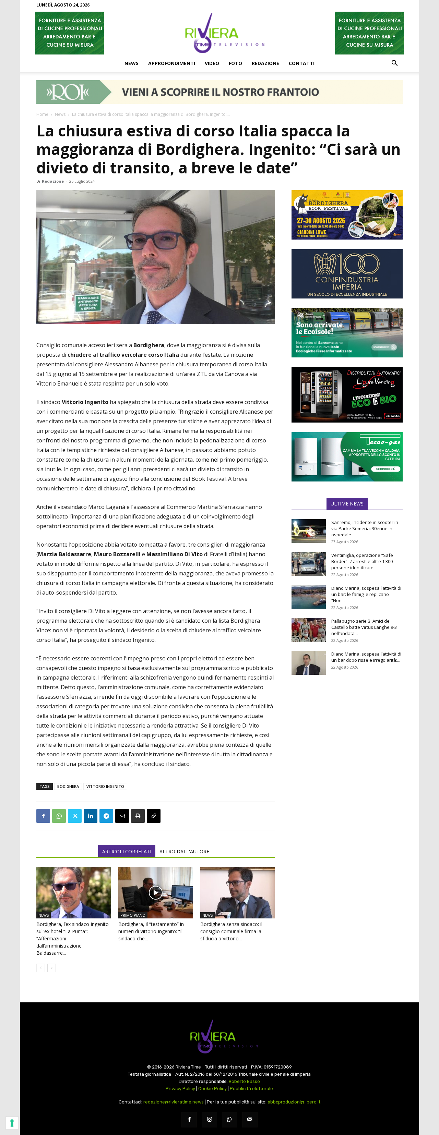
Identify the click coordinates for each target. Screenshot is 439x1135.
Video (212, 63)
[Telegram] (106, 816)
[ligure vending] (347, 395)
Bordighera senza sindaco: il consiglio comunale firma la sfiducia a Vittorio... (231, 931)
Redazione (265, 63)
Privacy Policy (180, 1088)
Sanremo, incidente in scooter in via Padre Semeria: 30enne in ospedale (364, 528)
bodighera (68, 786)
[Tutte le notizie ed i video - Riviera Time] (219, 1036)
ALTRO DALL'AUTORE (184, 851)
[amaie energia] (347, 332)
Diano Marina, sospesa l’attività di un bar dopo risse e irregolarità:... (366, 657)
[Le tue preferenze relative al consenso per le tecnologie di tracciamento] (12, 1123)
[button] (394, 64)
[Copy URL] (154, 816)
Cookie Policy (212, 1088)
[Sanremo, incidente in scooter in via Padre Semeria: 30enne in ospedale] (309, 531)
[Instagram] (209, 1119)
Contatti (302, 63)
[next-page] (51, 968)
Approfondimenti (171, 63)
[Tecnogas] (347, 456)
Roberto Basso (244, 1081)
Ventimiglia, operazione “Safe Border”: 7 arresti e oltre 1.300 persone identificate (362, 561)
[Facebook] (43, 816)
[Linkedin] (90, 816)
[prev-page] (40, 968)
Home (42, 114)
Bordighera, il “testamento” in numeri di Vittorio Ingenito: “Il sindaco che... (151, 931)
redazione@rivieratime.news (173, 1102)
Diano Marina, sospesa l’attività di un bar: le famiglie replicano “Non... (366, 594)
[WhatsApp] (59, 816)
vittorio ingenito (105, 786)
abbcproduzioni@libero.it (294, 1102)
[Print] (138, 816)
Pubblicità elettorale (251, 1088)
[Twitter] (75, 816)
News (131, 63)
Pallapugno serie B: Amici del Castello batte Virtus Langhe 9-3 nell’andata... (364, 627)
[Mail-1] (250, 1119)
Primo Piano (132, 915)
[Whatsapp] (229, 1119)
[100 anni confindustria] (347, 273)
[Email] (122, 816)
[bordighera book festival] (347, 215)
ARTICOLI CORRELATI (126, 851)
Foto (235, 63)
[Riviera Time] (219, 33)
